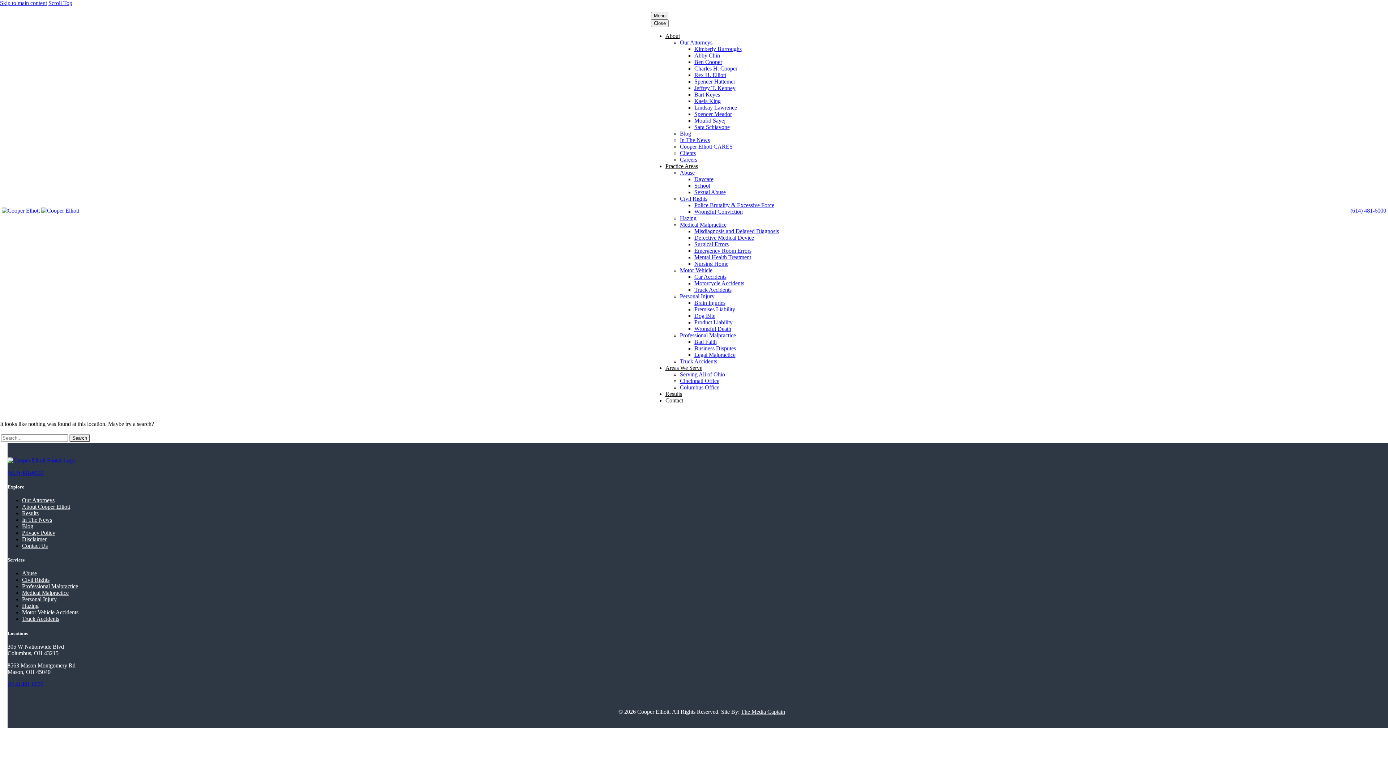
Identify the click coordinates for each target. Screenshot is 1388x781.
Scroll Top (60, 3)
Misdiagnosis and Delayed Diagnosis (736, 231)
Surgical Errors (711, 244)
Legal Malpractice (715, 355)
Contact (674, 400)
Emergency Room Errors (722, 251)
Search (79, 438)
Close (660, 23)
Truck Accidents (713, 290)
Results (673, 394)
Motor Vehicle (696, 270)
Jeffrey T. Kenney (715, 88)
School (702, 186)
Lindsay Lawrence (715, 107)
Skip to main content (23, 3)
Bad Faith (705, 342)
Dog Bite (704, 316)
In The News (695, 140)
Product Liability (713, 322)
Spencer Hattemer (714, 81)
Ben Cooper (708, 62)
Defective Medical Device (724, 238)
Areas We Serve (683, 368)
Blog (685, 134)
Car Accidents (710, 277)
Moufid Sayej (709, 121)
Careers (688, 160)
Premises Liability (714, 309)
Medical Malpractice (703, 225)
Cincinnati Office (699, 381)
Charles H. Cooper (715, 68)
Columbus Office (699, 387)
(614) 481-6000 (1368, 211)
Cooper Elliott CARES (706, 147)
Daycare (704, 179)
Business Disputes (715, 348)
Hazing (688, 218)
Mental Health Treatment (722, 257)
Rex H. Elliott (710, 75)
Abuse (687, 173)
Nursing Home (711, 264)
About (672, 36)
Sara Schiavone (712, 127)
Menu (659, 15)
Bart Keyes (707, 94)
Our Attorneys (696, 42)
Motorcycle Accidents (719, 283)
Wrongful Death (712, 329)
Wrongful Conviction (718, 212)
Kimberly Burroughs (718, 49)
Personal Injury (697, 296)
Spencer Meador (713, 114)
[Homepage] (40, 211)
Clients (688, 153)
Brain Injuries (709, 303)
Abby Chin (707, 55)
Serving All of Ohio (702, 374)
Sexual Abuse (710, 192)
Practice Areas (681, 166)
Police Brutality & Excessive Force (734, 205)
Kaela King (707, 101)
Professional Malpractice (708, 335)
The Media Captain (763, 712)
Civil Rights (693, 199)
